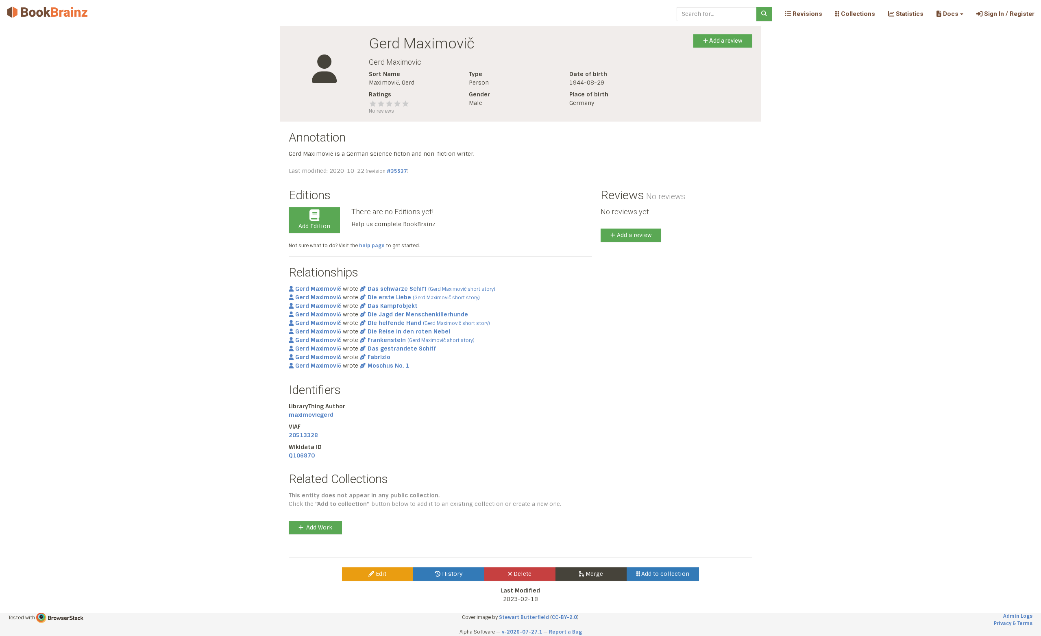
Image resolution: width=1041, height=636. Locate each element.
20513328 (303, 435)
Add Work (319, 527)
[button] (949, 14)
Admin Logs (1017, 616)
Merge (593, 573)
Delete (521, 573)
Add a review (725, 40)
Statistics (908, 13)
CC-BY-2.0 (564, 617)
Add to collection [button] (664, 573)
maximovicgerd (311, 414)
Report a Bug (565, 632)
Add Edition (314, 226)
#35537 (397, 171)
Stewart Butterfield (524, 617)
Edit (380, 573)
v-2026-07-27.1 (522, 632)
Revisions (806, 13)
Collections (857, 13)
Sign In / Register (1008, 13)
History (451, 573)
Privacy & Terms (1013, 623)
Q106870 (302, 455)
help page (372, 245)
